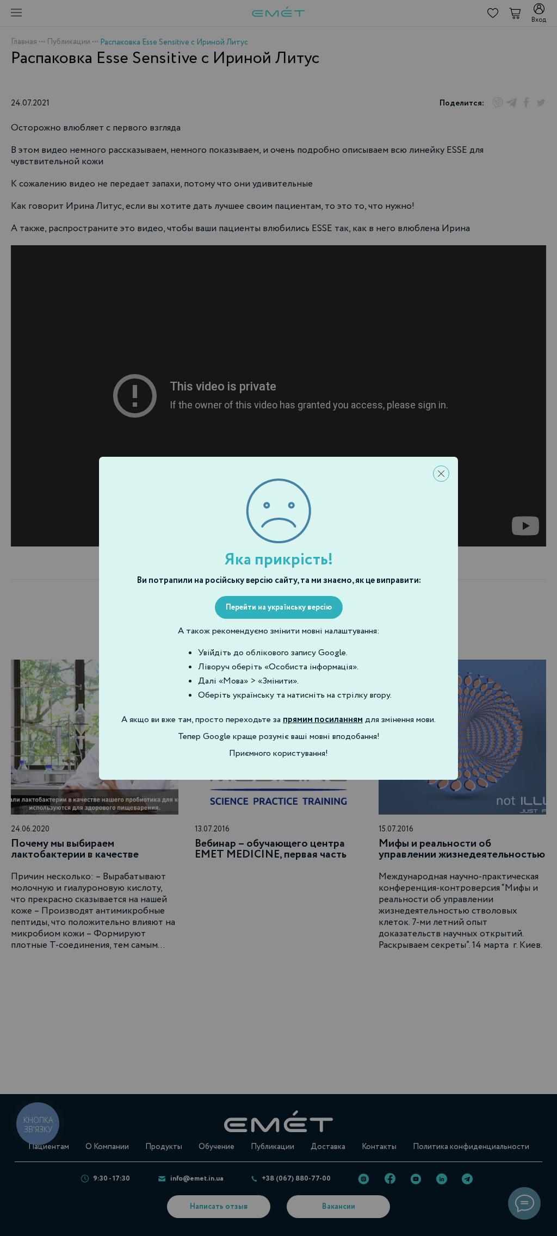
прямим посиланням (323, 719)
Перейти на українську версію (279, 607)
